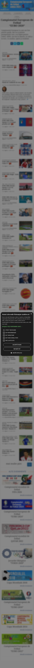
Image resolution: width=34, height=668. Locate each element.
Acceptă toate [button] (17, 345)
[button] (17, 326)
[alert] (17, 334)
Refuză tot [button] (17, 349)
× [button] (31, 314)
